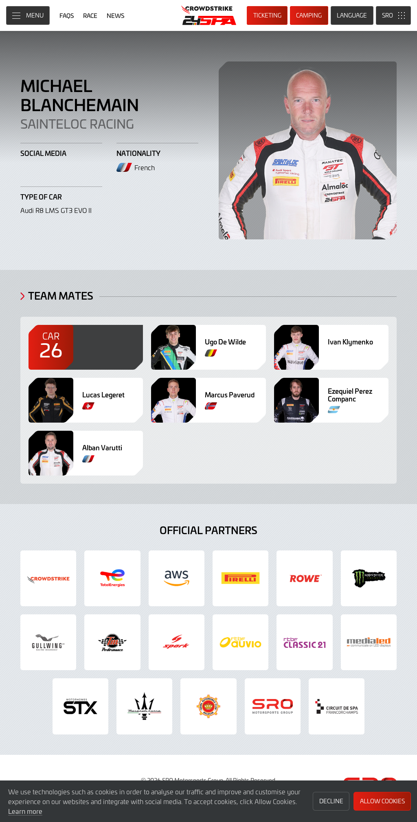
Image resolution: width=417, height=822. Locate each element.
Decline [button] (331, 801)
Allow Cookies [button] (382, 801)
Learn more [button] (25, 811)
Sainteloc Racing (77, 123)
